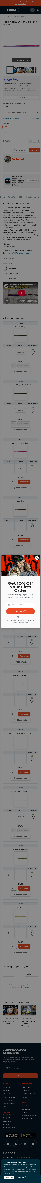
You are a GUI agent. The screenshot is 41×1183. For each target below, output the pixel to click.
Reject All (20, 1177)
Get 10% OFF (21, 611)
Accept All (9, 1177)
